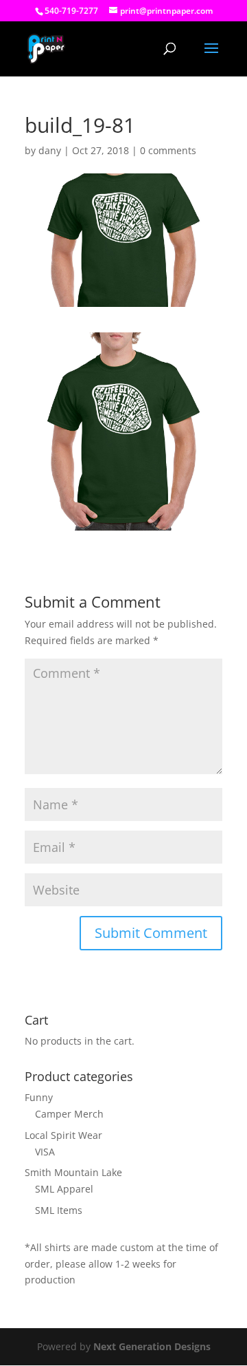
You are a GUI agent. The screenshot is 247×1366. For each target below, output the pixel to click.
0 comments (168, 150)
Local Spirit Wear (63, 1135)
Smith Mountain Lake (73, 1172)
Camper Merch (69, 1113)
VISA (45, 1151)
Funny (39, 1097)
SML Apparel (64, 1188)
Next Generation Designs (152, 1346)
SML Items (58, 1210)
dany (49, 150)
